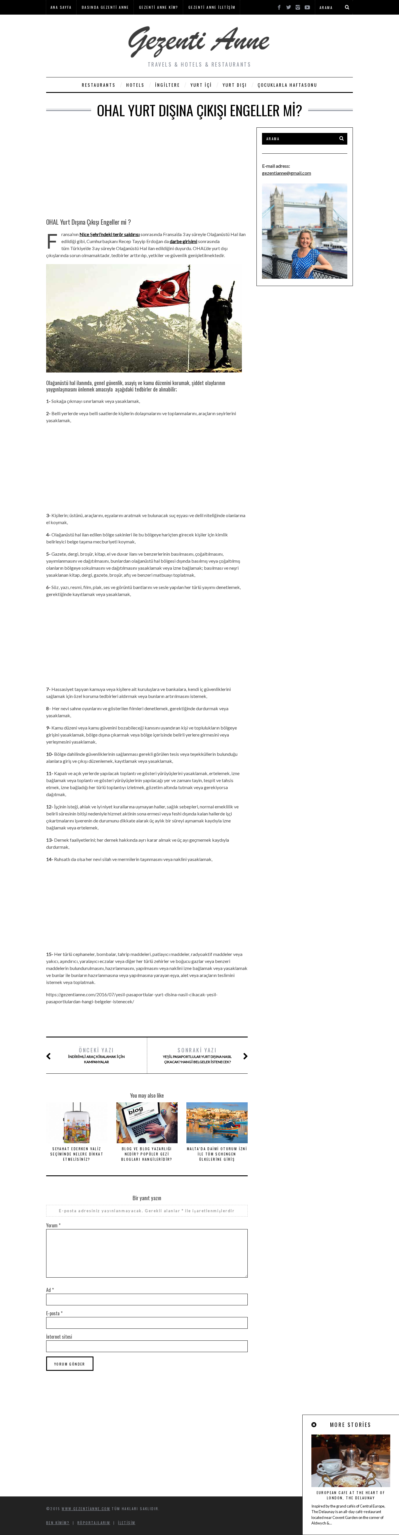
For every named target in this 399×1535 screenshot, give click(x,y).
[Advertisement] (147, 168)
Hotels (135, 85)
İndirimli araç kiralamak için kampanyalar (96, 1055)
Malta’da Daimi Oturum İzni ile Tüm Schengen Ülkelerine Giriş (217, 1154)
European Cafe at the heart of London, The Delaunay (351, 1495)
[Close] (314, 1424)
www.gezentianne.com (86, 1508)
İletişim (126, 1522)
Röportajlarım (93, 1522)
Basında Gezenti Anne (105, 7)
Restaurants (99, 85)
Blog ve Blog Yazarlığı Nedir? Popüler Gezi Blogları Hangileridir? (147, 1154)
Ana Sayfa (61, 7)
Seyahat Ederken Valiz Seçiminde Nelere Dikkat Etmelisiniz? (76, 1154)
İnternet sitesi (59, 1336)
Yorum (53, 1225)
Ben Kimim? (58, 1522)
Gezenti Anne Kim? (158, 7)
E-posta (54, 1313)
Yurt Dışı (235, 85)
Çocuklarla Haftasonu (287, 85)
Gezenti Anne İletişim (211, 7)
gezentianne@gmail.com (286, 173)
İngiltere (167, 85)
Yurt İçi (201, 85)
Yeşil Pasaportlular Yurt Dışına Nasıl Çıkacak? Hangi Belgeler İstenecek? (197, 1055)
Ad (50, 1289)
